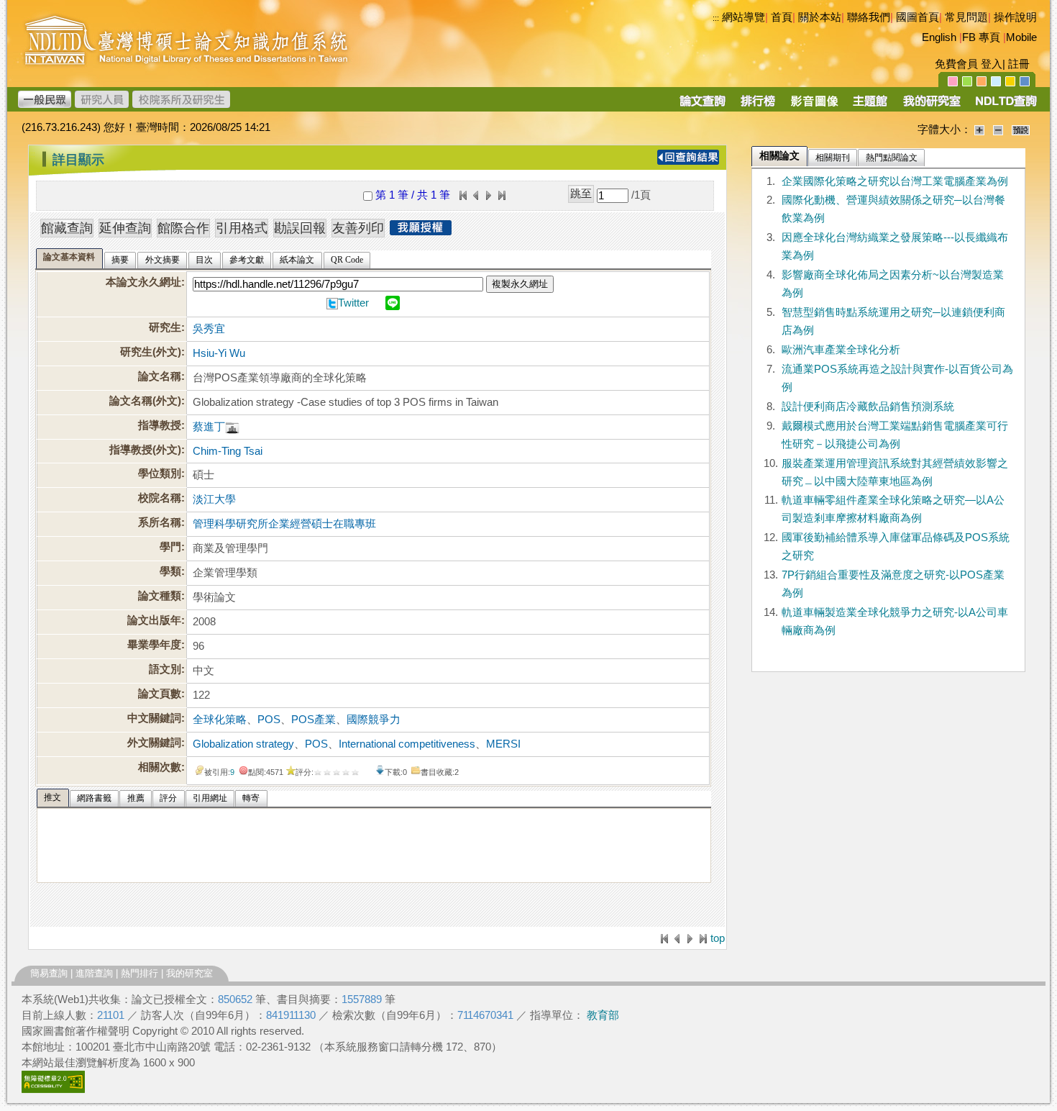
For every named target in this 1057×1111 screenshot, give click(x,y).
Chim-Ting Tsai (227, 451)
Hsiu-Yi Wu (219, 353)
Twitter (353, 303)
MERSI (503, 744)
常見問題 (966, 17)
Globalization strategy (243, 744)
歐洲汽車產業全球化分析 (841, 349)
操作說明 (1015, 17)
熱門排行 (139, 973)
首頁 (781, 17)
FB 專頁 (981, 37)
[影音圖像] (814, 106)
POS (268, 719)
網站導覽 (743, 17)
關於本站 (819, 17)
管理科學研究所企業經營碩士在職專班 (284, 524)
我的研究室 (189, 973)
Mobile (1021, 37)
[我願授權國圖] (421, 231)
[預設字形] (1021, 129)
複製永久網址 (520, 283)
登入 (991, 64)
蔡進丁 (209, 426)
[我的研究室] (931, 106)
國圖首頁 (917, 17)
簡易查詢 (49, 973)
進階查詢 (94, 973)
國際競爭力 (374, 719)
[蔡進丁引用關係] (232, 426)
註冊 (1019, 64)
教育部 (603, 1015)
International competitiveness (407, 744)
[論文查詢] (702, 106)
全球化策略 (220, 719)
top (717, 938)
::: (716, 18)
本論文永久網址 (143, 282)
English (939, 37)
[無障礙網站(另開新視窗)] (53, 1089)
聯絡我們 (868, 17)
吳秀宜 (209, 329)
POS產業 (313, 719)
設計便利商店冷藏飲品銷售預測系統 (868, 406)
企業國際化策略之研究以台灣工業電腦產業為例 (895, 181)
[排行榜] (758, 106)
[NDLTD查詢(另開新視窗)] (1005, 106)
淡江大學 (214, 499)
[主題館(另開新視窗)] (870, 106)
